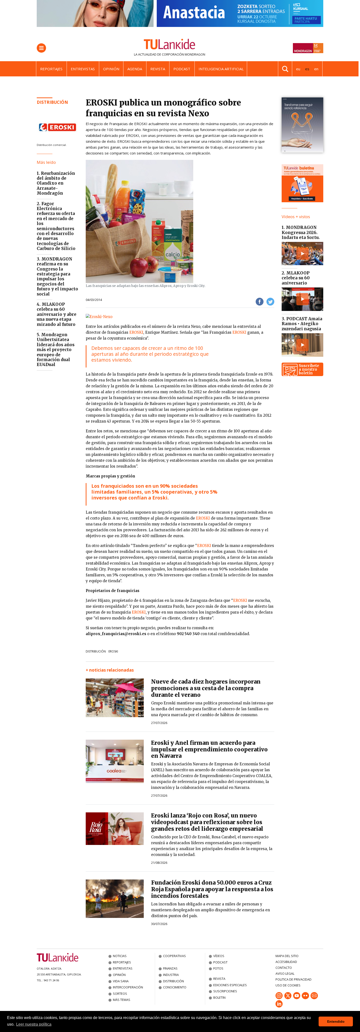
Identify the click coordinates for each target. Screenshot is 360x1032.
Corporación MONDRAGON (183, 54)
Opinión (111, 68)
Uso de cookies (288, 985)
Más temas (121, 999)
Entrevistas (83, 68)
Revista (157, 68)
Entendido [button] (336, 1021)
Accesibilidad (286, 962)
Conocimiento (174, 987)
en (316, 68)
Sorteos (120, 993)
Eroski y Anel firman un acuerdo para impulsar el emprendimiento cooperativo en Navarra (209, 749)
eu (298, 68)
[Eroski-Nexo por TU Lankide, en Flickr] (99, 316)
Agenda (134, 68)
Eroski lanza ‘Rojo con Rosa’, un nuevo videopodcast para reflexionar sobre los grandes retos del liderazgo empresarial (207, 822)
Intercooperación (128, 987)
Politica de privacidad (294, 979)
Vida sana (121, 981)
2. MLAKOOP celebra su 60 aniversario (296, 278)
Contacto (284, 967)
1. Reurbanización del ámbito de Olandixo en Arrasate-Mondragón (56, 183)
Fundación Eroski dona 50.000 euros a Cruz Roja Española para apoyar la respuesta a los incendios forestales (212, 889)
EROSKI (136, 332)
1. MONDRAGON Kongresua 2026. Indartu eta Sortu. (301, 232)
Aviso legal (285, 973)
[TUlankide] (169, 45)
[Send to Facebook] (260, 301)
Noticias (120, 956)
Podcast (181, 68)
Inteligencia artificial (221, 68)
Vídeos (218, 956)
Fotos (218, 968)
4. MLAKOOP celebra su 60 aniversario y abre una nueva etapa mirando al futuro (56, 314)
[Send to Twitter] (270, 301)
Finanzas (170, 968)
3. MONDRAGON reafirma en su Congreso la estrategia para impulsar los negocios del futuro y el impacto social (57, 276)
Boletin (219, 997)
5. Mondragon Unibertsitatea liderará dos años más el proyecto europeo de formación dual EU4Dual (55, 349)
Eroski (113, 651)
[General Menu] (41, 48)
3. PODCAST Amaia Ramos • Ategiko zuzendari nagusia (302, 324)
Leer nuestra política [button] (33, 1024)
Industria (171, 975)
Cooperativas (174, 956)
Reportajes (51, 68)
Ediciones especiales (230, 985)
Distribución (52, 102)
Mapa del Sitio (287, 956)
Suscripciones (225, 991)
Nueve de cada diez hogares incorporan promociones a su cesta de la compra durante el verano (206, 688)
